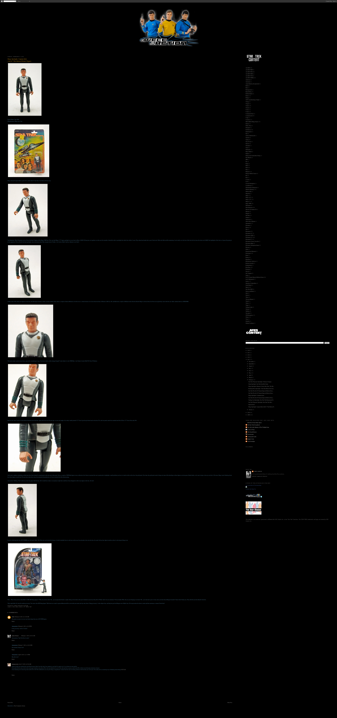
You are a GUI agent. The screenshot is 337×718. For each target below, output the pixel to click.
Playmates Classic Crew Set (252, 241)
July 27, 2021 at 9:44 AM (25, 664)
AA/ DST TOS (249, 72)
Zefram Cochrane (250, 323)
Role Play (248, 267)
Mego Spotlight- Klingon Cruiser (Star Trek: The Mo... (261, 386)
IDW (247, 159)
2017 (248, 352)
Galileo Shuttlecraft (250, 135)
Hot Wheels (248, 157)
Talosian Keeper (249, 299)
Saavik (247, 271)
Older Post (229, 702)
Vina (247, 319)
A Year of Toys (251, 429)
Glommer (248, 145)
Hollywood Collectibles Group (253, 155)
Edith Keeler (249, 131)
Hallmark (248, 149)
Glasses (247, 143)
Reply (13, 621)
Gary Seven (248, 141)
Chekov (247, 105)
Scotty (247, 281)
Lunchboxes (249, 185)
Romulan (248, 269)
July (250, 368)
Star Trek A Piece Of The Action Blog (253, 485)
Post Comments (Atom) (19, 706)
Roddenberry (249, 265)
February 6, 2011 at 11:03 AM (22, 617)
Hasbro (247, 153)
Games (247, 139)
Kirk (13, 606)
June (250, 370)
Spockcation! (251, 404)
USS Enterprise (249, 315)
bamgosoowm (15, 664)
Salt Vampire (249, 273)
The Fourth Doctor (252, 432)
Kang (247, 163)
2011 (248, 359)
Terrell (247, 301)
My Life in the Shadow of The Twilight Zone (258, 427)
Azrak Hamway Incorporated (252, 84)
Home (120, 702)
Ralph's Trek (250, 439)
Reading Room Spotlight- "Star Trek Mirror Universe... (261, 388)
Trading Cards (249, 307)
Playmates (248, 231)
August (250, 366)
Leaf (247, 181)
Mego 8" (248, 201)
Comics (247, 111)
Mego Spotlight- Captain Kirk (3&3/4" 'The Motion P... (261, 407)
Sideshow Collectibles (251, 283)
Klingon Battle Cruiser (251, 173)
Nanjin (247, 217)
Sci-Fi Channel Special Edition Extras (255, 277)
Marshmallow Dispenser (251, 187)
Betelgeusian (249, 89)
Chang (247, 101)
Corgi (247, 117)
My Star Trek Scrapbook (253, 425)
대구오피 (123, 669)
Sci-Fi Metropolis (250, 279)
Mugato (247, 213)
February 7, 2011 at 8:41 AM (28, 635)
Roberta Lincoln (249, 263)
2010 (248, 412)
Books (247, 95)
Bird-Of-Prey (249, 92)
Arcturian (248, 82)
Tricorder (248, 313)
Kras (247, 177)
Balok (247, 85)
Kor (246, 175)
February (251, 379)
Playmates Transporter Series (252, 245)
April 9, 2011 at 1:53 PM (24, 654)
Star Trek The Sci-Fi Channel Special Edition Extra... (260, 391)
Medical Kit (248, 191)
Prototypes (248, 253)
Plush (247, 249)
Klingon (248, 171)
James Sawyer (15, 635)
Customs (248, 119)
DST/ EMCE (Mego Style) (252, 121)
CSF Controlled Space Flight (252, 99)
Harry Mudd (248, 151)
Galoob (247, 137)
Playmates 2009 (249, 235)
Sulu (247, 293)
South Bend (248, 285)
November (251, 361)
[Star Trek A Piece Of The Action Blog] (246, 487)
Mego (17, 606)
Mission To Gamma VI (251, 209)
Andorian (248, 79)
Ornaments (248, 223)
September (251, 364)
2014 (248, 355)
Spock (247, 287)
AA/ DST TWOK (249, 77)
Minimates (248, 205)
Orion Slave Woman (250, 221)
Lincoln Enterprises (250, 183)
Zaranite (248, 321)
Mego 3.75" (22, 606)
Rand (247, 255)
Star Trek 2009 (249, 289)
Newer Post (10, 702)
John (13, 617)
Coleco (247, 109)
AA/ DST (248, 68)
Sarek (247, 275)
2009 (248, 415)
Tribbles (248, 311)
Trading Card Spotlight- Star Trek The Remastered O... (261, 400)
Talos (247, 297)
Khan (247, 165)
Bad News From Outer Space (254, 422)
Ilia (246, 161)
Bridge (247, 97)
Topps (247, 305)
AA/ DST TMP (249, 70)
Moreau (247, 211)
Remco (247, 257)
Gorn (247, 147)
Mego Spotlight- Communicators (256, 395)
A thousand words (251, 436)
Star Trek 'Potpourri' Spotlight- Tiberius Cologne (259, 382)
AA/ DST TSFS (249, 74)
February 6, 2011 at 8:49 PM (25, 626)
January (251, 409)
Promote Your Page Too (251, 489)
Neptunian (248, 219)
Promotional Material (251, 251)
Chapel (247, 103)
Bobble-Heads (249, 93)
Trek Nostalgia (251, 441)
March (250, 377)
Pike (247, 229)
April (250, 375)
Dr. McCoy (248, 129)
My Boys (248, 215)
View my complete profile (259, 476)
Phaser (247, 227)
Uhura (247, 317)
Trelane (247, 309)
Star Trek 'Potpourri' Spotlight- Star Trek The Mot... (260, 402)
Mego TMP (29, 606)
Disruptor (248, 127)
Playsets (248, 247)
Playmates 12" (249, 233)
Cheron (247, 107)
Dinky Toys (248, 125)
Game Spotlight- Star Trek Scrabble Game (258, 384)
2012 (248, 357)
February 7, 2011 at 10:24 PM (25, 645)
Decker (247, 123)
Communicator (249, 115)
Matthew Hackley (250, 189)
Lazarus (247, 179)
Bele (247, 87)
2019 (248, 350)
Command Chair (249, 113)
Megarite (248, 193)
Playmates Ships (249, 243)
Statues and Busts (250, 291)
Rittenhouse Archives (251, 261)
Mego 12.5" (248, 197)
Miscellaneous (249, 207)
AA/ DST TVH (249, 76)
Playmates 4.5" (249, 237)
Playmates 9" (249, 239)
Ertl (246, 133)
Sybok (247, 295)
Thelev (247, 303)
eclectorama (250, 434)
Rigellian (248, 259)
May (250, 373)
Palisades (248, 225)
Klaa (247, 169)
